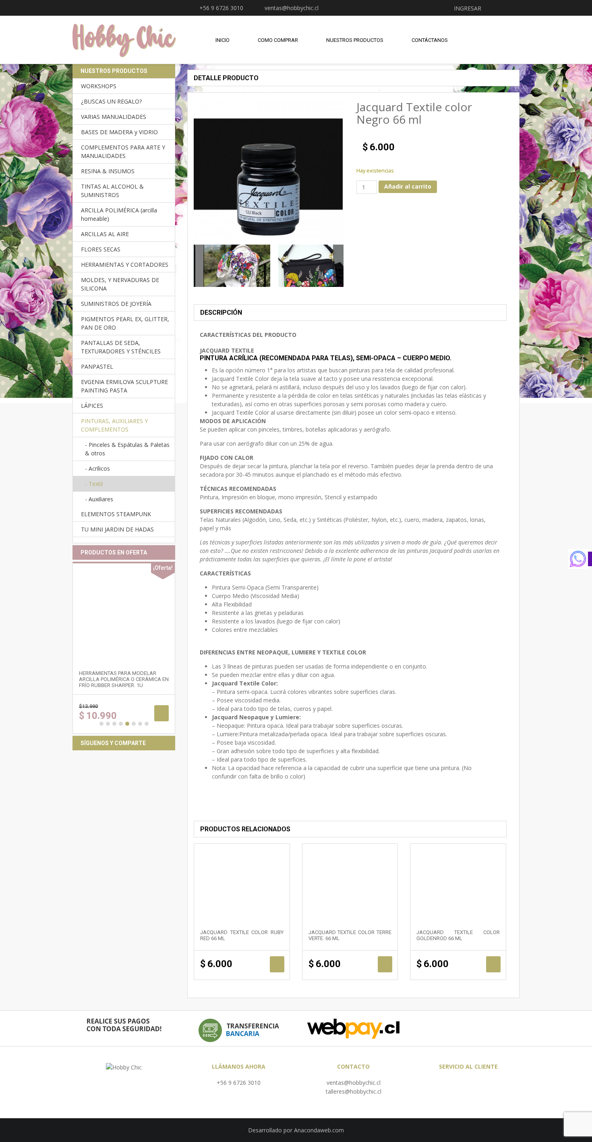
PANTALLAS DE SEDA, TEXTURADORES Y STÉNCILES (121, 347)
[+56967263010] (580, 559)
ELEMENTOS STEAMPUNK (116, 514)
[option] (231, 266)
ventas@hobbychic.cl (354, 1082)
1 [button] (101, 724)
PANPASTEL (97, 366)
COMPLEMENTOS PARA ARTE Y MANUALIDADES (123, 151)
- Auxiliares (99, 499)
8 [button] (147, 724)
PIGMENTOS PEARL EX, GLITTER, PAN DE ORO (125, 323)
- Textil (94, 484)
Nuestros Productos (354, 40)
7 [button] (140, 724)
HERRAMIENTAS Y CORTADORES (124, 264)
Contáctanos (430, 40)
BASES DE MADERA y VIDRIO (119, 132)
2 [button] (108, 724)
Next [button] (338, 266)
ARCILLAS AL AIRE (105, 234)
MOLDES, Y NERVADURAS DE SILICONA (120, 284)
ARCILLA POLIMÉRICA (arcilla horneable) (119, 214)
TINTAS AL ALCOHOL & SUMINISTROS (112, 191)
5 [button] (127, 724)
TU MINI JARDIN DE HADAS (117, 529)
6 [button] (134, 724)
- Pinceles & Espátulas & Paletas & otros (127, 449)
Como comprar (278, 40)
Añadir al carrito (407, 186)
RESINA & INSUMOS (108, 171)
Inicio (222, 40)
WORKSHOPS (98, 86)
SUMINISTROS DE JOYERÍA (116, 303)
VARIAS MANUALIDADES (113, 116)
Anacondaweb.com (319, 1130)
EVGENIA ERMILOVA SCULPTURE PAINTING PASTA (124, 386)
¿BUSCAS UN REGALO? (111, 101)
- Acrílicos (97, 468)
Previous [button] (199, 266)
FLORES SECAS (100, 249)
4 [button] (121, 724)
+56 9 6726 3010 (239, 1082)
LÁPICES (92, 405)
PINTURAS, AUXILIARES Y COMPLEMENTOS (114, 425)
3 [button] (114, 724)
